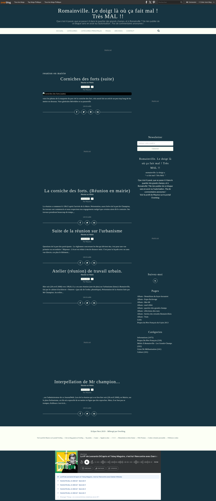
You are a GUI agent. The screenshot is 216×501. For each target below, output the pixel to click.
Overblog (121, 431)
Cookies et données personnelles (156, 438)
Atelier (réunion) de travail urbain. (87, 270)
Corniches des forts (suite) (87, 78)
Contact (130, 31)
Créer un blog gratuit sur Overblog (74, 438)
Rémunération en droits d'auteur (126, 438)
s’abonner (88, 468)
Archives (119, 31)
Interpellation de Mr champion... (87, 381)
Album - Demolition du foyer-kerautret (152, 296)
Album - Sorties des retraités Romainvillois (154, 314)
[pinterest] (153, 2)
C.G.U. (114, 438)
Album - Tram (142, 317)
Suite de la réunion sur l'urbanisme (87, 230)
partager (101, 468)
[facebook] (146, 2)
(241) (149, 349)
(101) (142, 352)
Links (139, 320)
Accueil (59, 31)
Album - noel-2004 (144, 305)
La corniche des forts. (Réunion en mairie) (87, 190)
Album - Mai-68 (143, 302)
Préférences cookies (173, 438)
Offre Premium (142, 438)
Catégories (72, 31)
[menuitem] (60, 31)
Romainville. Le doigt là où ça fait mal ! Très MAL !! (108, 13)
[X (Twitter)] (150, 2)
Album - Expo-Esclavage (147, 299)
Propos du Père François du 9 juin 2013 (153, 323)
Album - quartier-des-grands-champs (152, 308)
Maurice (156, 195)
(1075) (145, 337)
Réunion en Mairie (87, 83)
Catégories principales (91, 31)
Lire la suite (87, 106)
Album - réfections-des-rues (148, 311)
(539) (149, 340)
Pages (108, 31)
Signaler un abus (105, 438)
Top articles (89, 438)
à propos (114, 468)
